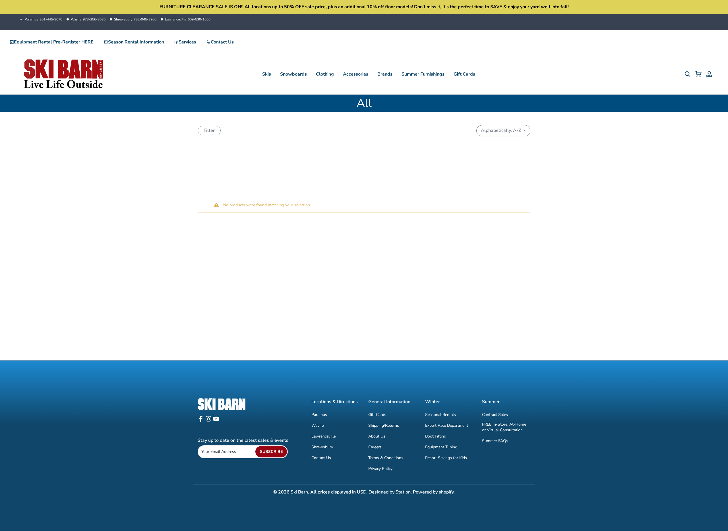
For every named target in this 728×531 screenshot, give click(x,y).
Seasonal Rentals (440, 414)
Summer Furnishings (423, 74)
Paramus (43, 19)
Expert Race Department (446, 425)
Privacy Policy (380, 468)
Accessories (355, 74)
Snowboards (293, 74)
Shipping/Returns (383, 425)
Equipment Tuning (441, 447)
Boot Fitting (435, 436)
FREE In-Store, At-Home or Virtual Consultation (504, 427)
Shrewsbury (135, 19)
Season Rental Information (136, 42)
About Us (376, 436)
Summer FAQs (495, 440)
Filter (209, 130)
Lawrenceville (187, 19)
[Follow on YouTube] (216, 421)
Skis (266, 74)
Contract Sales (495, 414)
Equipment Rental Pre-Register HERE (54, 42)
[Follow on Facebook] (201, 421)
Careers (375, 447)
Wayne (88, 19)
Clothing (325, 74)
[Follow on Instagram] (208, 421)
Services (187, 42)
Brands (384, 74)
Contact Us (222, 42)
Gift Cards (464, 74)
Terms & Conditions (385, 458)
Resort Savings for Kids (446, 458)
